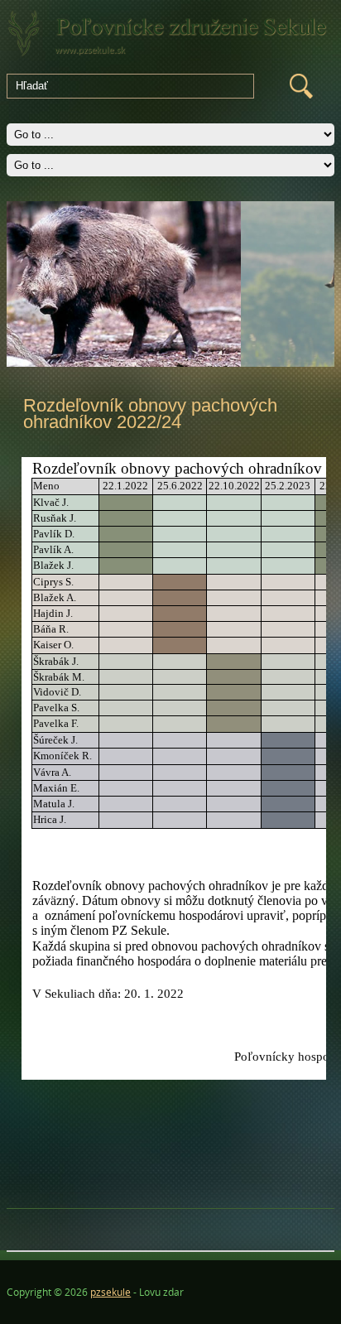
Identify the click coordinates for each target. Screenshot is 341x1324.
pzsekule (110, 1292)
